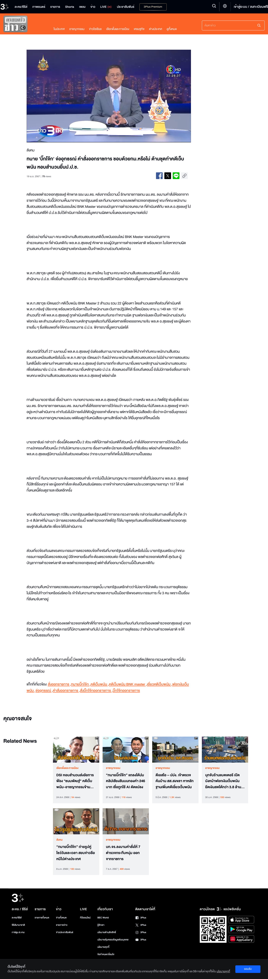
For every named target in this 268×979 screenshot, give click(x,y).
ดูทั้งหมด (172, 29)
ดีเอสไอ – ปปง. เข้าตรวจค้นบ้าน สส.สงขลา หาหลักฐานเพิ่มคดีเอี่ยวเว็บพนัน (174, 781)
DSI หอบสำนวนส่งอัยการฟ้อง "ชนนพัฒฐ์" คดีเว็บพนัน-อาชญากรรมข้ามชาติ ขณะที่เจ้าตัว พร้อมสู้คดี (75, 781)
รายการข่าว (61, 925)
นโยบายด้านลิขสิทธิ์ (106, 932)
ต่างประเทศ (155, 29)
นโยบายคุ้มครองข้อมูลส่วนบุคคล (113, 940)
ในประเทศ (59, 29)
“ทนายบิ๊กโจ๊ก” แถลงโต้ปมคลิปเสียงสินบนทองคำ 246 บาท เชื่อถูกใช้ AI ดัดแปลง (125, 781)
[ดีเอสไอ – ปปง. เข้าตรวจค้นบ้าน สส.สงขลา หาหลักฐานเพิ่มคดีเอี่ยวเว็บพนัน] (175, 750)
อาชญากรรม (77, 29)
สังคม (59, 839)
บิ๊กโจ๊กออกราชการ (126, 691)
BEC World (103, 918)
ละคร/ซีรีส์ (17, 918)
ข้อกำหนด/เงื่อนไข (105, 954)
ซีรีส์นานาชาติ (18, 925)
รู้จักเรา (100, 925)
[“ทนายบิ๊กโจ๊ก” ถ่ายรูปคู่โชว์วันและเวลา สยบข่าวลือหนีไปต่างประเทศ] (76, 821)
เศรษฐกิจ (139, 29)
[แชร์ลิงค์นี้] (184, 175)
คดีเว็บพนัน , (100, 684)
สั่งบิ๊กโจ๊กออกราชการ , (96, 691)
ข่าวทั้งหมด (61, 918)
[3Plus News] (24, 25)
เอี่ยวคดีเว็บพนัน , (159, 684)
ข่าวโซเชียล (95, 29)
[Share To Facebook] (159, 175)
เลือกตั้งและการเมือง (117, 29)
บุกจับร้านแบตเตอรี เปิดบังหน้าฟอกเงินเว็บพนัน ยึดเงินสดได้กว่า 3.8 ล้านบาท (223, 781)
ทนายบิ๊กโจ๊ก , (81, 684)
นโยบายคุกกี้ (103, 947)
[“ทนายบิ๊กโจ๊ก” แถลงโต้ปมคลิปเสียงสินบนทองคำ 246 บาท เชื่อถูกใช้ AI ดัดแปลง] (126, 750)
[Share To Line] (176, 175)
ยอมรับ (248, 969)
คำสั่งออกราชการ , (66, 691)
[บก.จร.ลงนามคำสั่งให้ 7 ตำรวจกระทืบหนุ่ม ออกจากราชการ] (126, 821)
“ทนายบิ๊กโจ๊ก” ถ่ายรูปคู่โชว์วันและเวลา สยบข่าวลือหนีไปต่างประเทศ (75, 853)
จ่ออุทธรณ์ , (44, 691)
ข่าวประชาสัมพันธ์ (64, 932)
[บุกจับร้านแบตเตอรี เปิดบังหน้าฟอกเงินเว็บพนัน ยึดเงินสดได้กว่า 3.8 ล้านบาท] (225, 750)
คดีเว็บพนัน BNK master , (128, 684)
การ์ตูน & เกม (18, 932)
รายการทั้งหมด (42, 918)
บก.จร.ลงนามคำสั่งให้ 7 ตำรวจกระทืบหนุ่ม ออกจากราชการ (123, 853)
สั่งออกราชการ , (59, 684)
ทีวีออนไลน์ (85, 918)
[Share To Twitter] (167, 175)
